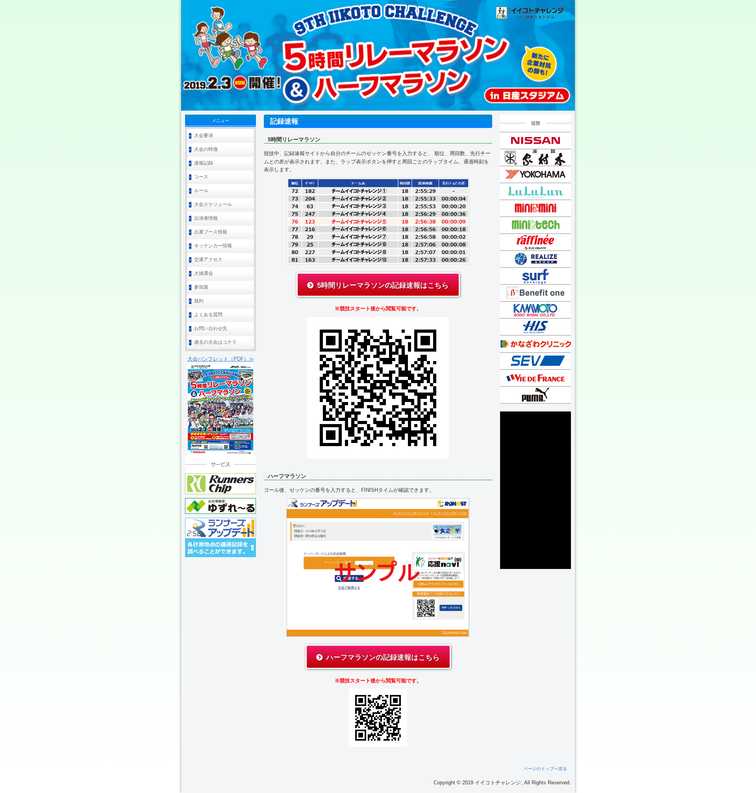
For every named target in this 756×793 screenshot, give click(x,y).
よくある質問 (208, 314)
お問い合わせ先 (210, 328)
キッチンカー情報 (213, 245)
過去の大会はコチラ (215, 342)
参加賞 (201, 287)
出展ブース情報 (210, 232)
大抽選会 (203, 273)
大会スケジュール (213, 204)
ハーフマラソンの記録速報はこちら (383, 657)
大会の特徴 (206, 149)
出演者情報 (206, 218)
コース (201, 177)
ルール (201, 190)
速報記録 (203, 163)
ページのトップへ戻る (545, 768)
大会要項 (203, 135)
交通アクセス (208, 259)
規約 (199, 301)
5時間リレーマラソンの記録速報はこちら (383, 285)
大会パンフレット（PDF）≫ (220, 359)
